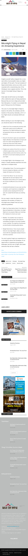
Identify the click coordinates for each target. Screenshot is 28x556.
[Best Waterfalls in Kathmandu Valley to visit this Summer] (5, 360)
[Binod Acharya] (2, 49)
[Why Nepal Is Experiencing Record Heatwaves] (5, 426)
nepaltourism (8, 263)
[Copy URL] (23, 53)
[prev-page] (2, 302)
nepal (3, 263)
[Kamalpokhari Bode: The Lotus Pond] (5, 352)
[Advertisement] (14, 20)
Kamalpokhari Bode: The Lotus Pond (18, 350)
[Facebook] (7, 53)
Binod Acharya (7, 49)
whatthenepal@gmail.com (13, 526)
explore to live (8, 261)
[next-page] (5, 302)
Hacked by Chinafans (15, 343)
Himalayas (15, 261)
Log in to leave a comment (14, 311)
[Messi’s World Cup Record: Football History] (5, 440)
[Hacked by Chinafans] (5, 345)
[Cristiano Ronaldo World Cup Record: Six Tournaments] (5, 433)
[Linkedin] (17, 53)
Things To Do (7, 37)
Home (2, 37)
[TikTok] (14, 543)
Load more (13, 372)
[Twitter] (10, 53)
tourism (14, 263)
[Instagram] (10, 543)
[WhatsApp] (14, 53)
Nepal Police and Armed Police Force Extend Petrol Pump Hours (21, 270)
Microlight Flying (21, 261)
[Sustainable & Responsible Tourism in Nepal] (5, 297)
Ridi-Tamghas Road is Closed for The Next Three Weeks (6, 270)
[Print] (20, 53)
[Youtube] (21, 543)
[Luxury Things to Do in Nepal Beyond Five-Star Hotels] (5, 290)
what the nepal (20, 263)
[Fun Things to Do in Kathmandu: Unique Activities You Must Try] (5, 282)
